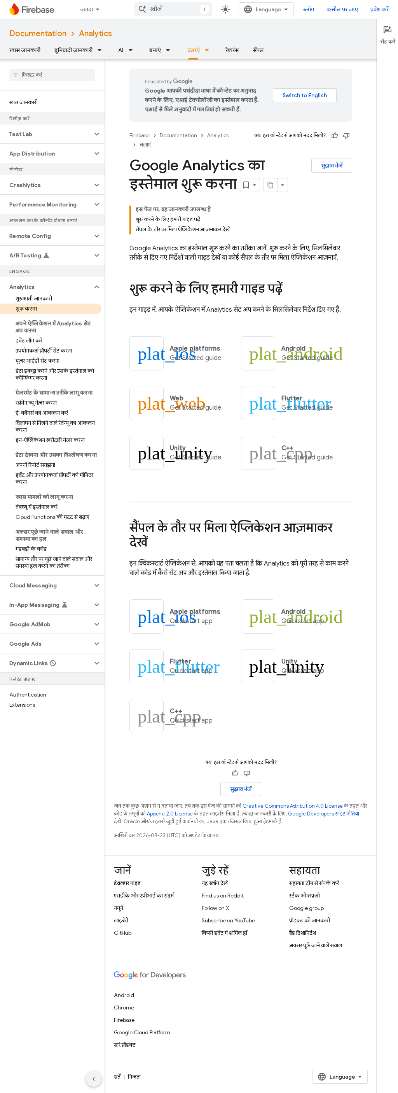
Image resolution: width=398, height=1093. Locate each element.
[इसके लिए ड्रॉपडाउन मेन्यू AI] (133, 50)
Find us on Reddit (223, 895)
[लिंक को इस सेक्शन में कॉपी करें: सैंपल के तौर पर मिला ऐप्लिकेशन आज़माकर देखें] (155, 543)
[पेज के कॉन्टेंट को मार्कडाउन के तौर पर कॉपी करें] (271, 185)
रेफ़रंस (232, 50)
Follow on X (215, 907)
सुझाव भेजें (331, 165)
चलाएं (193, 50)
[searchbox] (52, 75)
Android (124, 995)
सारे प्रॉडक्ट (125, 1044)
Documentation (37, 33)
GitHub (122, 932)
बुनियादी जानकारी (73, 50)
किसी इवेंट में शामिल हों (224, 932)
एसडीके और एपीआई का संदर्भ (144, 895)
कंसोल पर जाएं (342, 9)
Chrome (124, 1007)
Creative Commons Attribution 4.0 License (293, 806)
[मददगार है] (334, 135)
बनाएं (155, 50)
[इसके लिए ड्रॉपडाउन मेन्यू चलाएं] (209, 50)
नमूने (118, 907)
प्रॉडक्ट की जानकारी (309, 920)
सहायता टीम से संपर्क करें (314, 883)
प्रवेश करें (379, 9)
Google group (306, 907)
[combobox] (173, 9)
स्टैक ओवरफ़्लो (304, 895)
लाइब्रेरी (121, 920)
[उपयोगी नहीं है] (346, 135)
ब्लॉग (308, 9)
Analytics (95, 33)
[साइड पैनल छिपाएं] (93, 1079)
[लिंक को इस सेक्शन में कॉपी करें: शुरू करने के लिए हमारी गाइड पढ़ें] (290, 289)
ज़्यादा (86, 9)
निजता (134, 1077)
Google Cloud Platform (142, 1032)
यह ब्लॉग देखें (215, 883)
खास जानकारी (24, 50)
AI (121, 50)
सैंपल (258, 50)
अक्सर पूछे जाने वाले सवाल (315, 945)
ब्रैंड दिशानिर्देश (302, 932)
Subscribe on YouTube (228, 920)
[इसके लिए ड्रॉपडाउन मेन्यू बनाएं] (170, 50)
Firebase (139, 135)
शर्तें (117, 1077)
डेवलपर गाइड (127, 883)
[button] (46, 134)
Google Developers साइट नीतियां (323, 813)
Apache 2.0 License (170, 813)
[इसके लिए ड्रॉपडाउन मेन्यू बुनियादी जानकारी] (102, 50)
